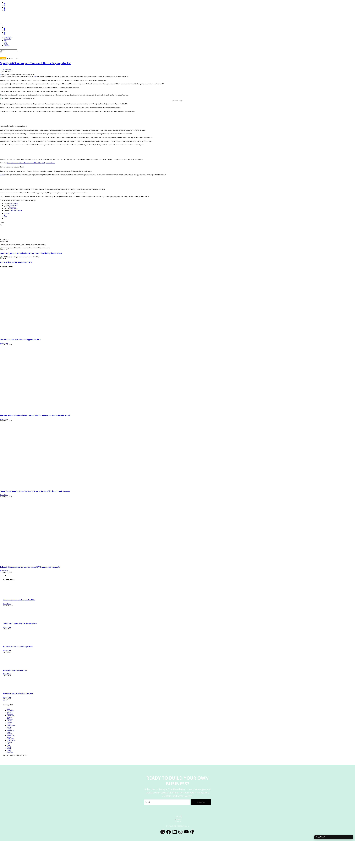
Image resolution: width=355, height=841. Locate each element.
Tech (5, 42)
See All (5, 700)
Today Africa (7, 69)
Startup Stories (8, 37)
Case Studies (7, 39)
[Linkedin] (174, 832)
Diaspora (9, 717)
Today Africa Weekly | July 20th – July (15, 670)
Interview (6, 45)
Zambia (9, 750)
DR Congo (10, 719)
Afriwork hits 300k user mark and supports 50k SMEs (20, 339)
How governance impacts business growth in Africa (19, 600)
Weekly (6, 44)
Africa (5, 40)
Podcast (2, 175)
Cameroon (10, 714)
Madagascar (10, 730)
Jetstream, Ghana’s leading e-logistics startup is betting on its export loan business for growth (35, 415)
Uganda (9, 747)
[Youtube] (186, 832)
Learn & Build (11, 725)
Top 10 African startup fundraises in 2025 (16, 262)
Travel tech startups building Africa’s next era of (18, 693)
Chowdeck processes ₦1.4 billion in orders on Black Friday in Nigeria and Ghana (31, 163)
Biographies (10, 710)
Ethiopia (9, 720)
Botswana (9, 712)
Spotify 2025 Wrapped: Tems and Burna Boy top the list (35, 63)
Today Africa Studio (16, 210)
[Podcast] (192, 832)
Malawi (9, 732)
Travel (8, 745)
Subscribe (201, 802)
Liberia (9, 729)
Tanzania (9, 742)
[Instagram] (180, 832)
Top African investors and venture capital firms (18, 646)
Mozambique (10, 735)
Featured (9, 722)
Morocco (9, 734)
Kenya (9, 724)
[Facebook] (168, 832)
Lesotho (9, 727)
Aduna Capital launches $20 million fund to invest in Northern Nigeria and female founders (35, 491)
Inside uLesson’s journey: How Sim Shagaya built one (20, 623)
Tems (35, 76)
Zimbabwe (10, 752)
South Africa (10, 738)
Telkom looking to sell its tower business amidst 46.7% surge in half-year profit (30, 567)
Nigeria (9, 737)
